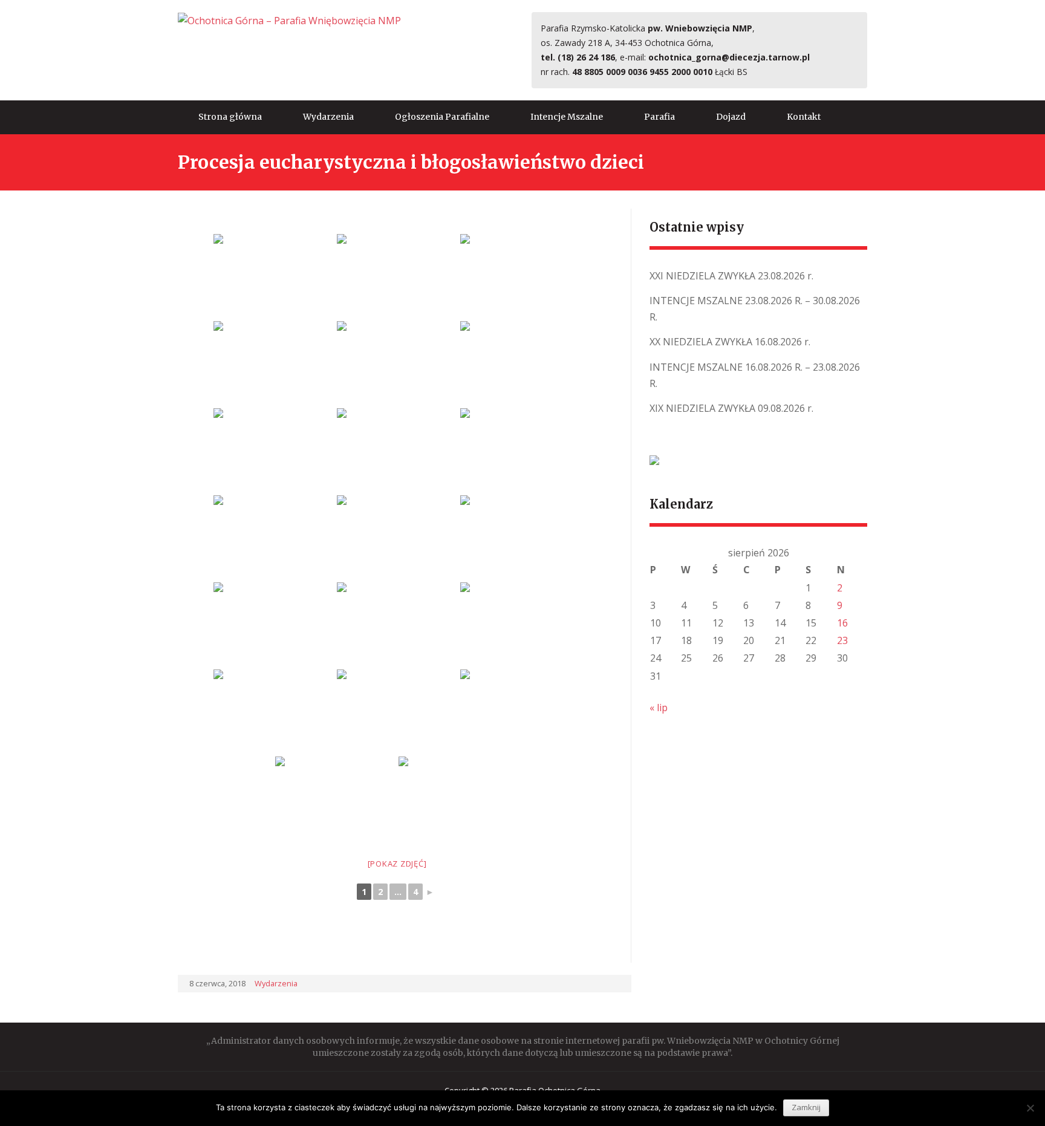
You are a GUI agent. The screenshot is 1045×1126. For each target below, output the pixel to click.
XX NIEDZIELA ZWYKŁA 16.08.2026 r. (729, 341)
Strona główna (230, 116)
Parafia (659, 116)
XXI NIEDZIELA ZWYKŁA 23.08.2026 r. (731, 275)
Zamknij (806, 1107)
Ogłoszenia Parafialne (442, 116)
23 (842, 640)
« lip (658, 707)
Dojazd (731, 116)
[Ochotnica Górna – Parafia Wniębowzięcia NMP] (289, 20)
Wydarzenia (328, 116)
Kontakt (804, 116)
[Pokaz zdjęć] (397, 863)
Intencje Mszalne (566, 116)
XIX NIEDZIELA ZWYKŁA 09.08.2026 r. (731, 408)
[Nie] (1030, 1108)
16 (842, 623)
